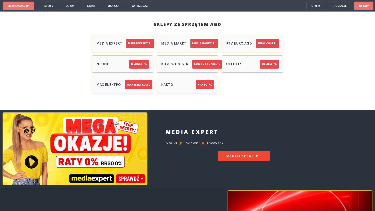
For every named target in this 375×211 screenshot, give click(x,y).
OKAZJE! (113, 6)
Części (91, 6)
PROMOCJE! (339, 6)
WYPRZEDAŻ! (140, 6)
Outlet (70, 6)
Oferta (315, 6)
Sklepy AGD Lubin (18, 6)
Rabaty (364, 6)
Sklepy (48, 6)
